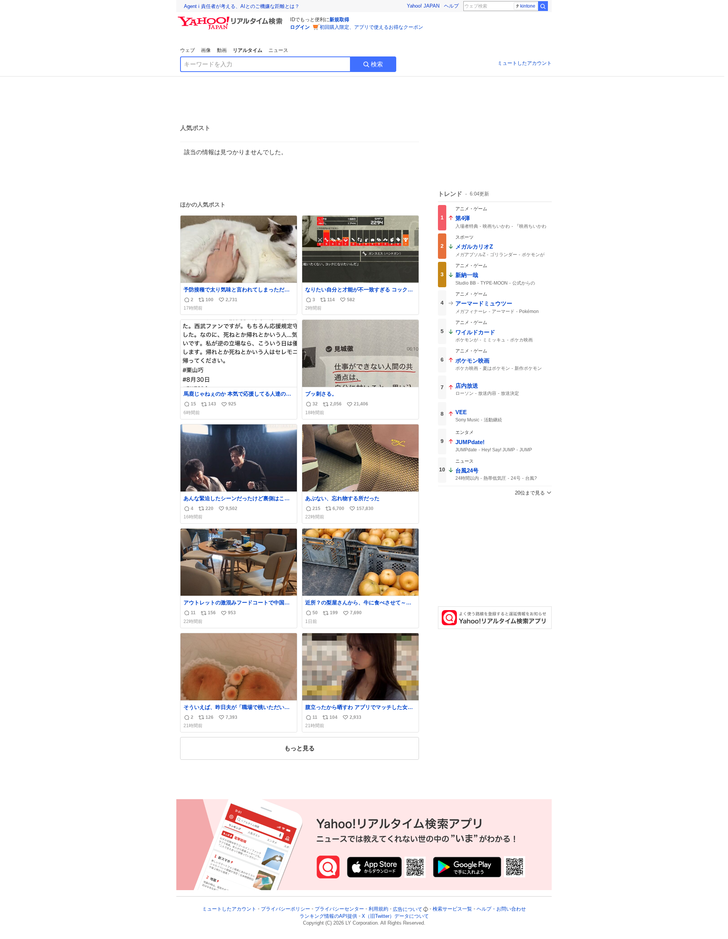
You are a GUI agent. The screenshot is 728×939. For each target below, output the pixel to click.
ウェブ (187, 50)
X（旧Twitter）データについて (395, 916)
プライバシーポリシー (285, 909)
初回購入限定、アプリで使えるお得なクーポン (371, 27)
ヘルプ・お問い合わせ (501, 909)
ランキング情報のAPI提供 (328, 916)
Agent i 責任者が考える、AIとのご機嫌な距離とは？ (242, 6)
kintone (527, 6)
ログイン (300, 27)
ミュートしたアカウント (524, 63)
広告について (407, 909)
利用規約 (378, 909)
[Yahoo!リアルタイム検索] (231, 18)
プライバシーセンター (339, 909)
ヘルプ (451, 6)
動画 (222, 50)
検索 (377, 64)
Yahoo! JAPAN (423, 6)
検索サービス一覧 (452, 909)
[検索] (543, 6)
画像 (206, 50)
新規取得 (339, 19)
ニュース (278, 50)
